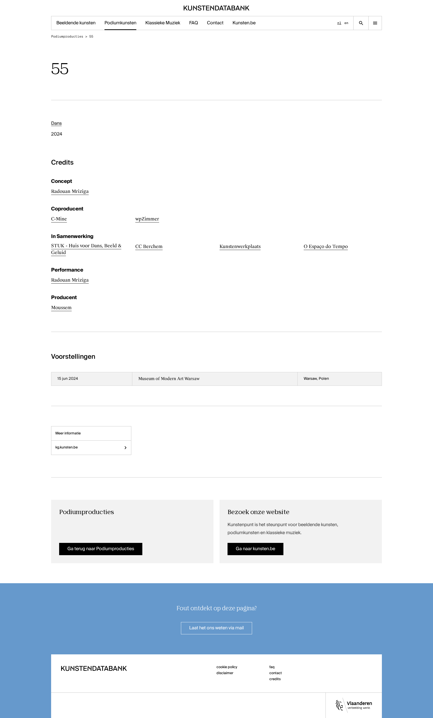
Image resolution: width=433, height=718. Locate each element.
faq (272, 667)
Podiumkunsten (120, 23)
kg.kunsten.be (66, 447)
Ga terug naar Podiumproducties (100, 549)
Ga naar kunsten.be (255, 549)
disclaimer (224, 673)
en (346, 23)
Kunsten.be (244, 23)
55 (91, 36)
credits (275, 679)
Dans (56, 123)
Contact (215, 23)
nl (339, 23)
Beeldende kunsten (75, 23)
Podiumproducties (67, 36)
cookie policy (226, 667)
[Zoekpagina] (361, 23)
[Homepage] (217, 8)
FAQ (193, 23)
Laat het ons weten (216, 628)
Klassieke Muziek (162, 23)
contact (275, 673)
